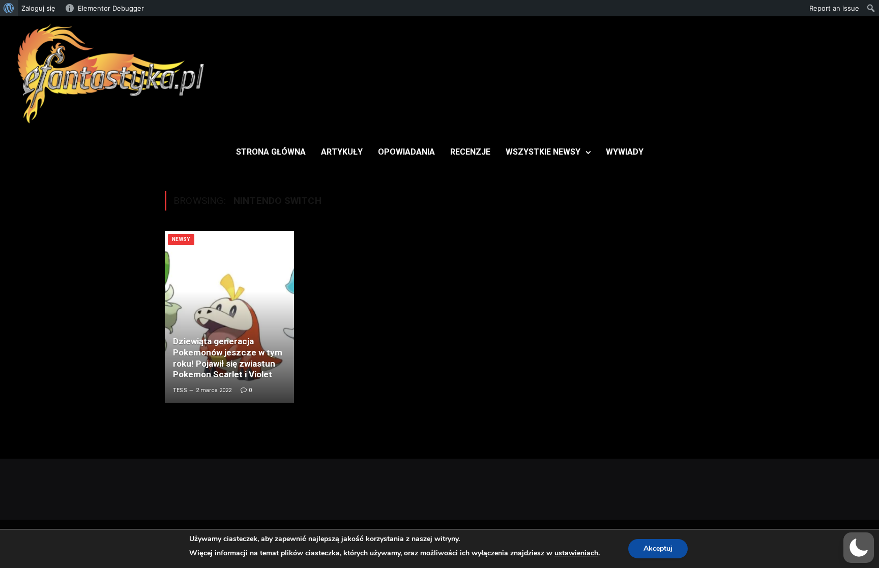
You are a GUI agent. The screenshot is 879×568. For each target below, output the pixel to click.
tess (180, 390)
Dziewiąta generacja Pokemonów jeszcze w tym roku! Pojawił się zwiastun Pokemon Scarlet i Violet (227, 357)
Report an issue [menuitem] (834, 8)
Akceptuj (657, 548)
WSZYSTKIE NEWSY (543, 152)
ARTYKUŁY (342, 152)
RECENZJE (470, 152)
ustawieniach (576, 553)
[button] (858, 547)
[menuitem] (9, 8)
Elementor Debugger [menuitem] (111, 8)
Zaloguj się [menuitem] (38, 8)
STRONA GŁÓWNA (271, 152)
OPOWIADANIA (406, 152)
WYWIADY (624, 152)
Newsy (181, 239)
